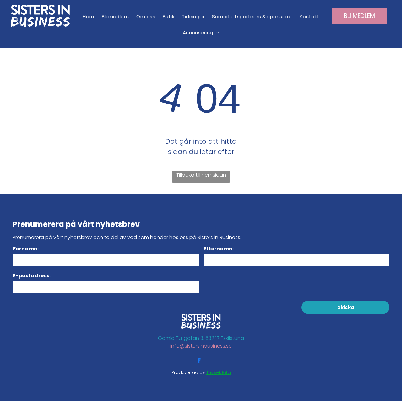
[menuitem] (88, 16)
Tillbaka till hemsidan (201, 175)
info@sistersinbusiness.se (201, 346)
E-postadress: (32, 275)
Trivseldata (218, 372)
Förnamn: (26, 248)
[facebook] (199, 361)
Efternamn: (219, 248)
